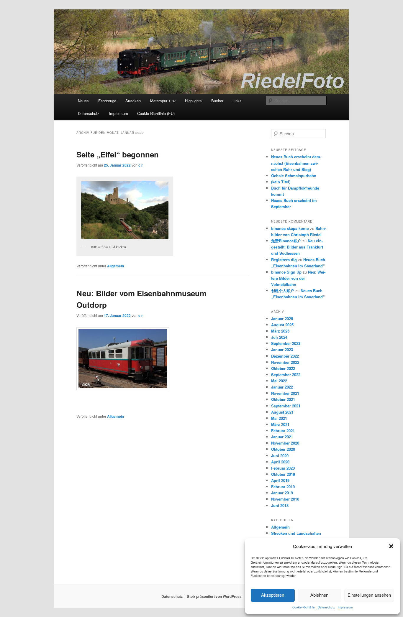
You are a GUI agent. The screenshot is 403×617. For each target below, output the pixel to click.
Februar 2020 (283, 468)
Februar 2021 (283, 430)
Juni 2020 (280, 455)
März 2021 (280, 424)
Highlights (193, 100)
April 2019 (280, 480)
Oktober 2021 (283, 399)
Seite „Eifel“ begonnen (117, 154)
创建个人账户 (282, 290)
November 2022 (285, 362)
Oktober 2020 (283, 449)
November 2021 (285, 393)
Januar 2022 (282, 387)
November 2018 (285, 499)
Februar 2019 (283, 486)
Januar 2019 (282, 493)
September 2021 (285, 406)
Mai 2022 (279, 381)
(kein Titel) (280, 182)
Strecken (133, 100)
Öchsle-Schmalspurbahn (293, 175)
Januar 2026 (282, 318)
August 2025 (282, 325)
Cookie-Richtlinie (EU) (156, 113)
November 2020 (285, 443)
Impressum (345, 607)
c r (140, 165)
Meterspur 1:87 (163, 100)
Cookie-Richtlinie (303, 607)
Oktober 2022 (283, 368)
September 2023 (285, 343)
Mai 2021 (279, 418)
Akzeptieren (272, 595)
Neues (83, 100)
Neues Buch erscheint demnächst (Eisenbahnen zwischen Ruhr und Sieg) (296, 163)
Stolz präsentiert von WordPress (214, 596)
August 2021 (282, 412)
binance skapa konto (290, 228)
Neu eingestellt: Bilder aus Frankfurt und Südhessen (297, 247)
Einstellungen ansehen (369, 595)
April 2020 (280, 462)
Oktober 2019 (283, 474)
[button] (391, 546)
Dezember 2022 (285, 356)
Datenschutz (326, 607)
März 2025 (280, 331)
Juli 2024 (279, 337)
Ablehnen (319, 595)
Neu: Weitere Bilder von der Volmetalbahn (298, 278)
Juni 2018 (280, 505)
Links (237, 100)
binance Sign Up (286, 272)
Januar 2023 (282, 349)
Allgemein (115, 266)
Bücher (217, 100)
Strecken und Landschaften (296, 533)
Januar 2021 (282, 437)
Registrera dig (284, 259)
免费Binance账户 (286, 240)
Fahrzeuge (107, 100)
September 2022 (285, 374)
